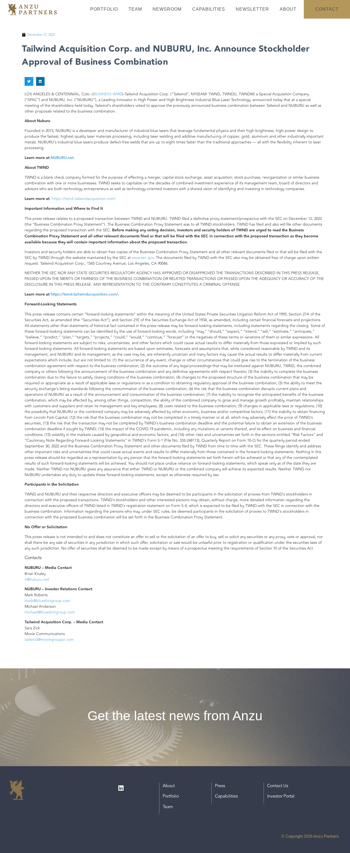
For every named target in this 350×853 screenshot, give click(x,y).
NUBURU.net (62, 158)
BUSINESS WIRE (108, 94)
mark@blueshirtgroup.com (47, 601)
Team (135, 9)
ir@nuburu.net (37, 579)
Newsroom (167, 9)
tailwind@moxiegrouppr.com (49, 639)
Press (220, 786)
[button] (29, 81)
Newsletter (252, 9)
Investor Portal (280, 796)
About (288, 9)
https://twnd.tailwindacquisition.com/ (84, 199)
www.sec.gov (143, 258)
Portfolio (104, 9)
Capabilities (208, 9)
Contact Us (277, 786)
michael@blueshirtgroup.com (50, 612)
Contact (327, 9)
